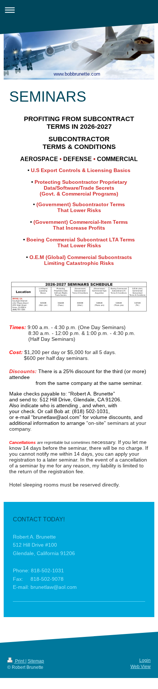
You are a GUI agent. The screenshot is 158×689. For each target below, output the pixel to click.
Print (19, 661)
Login (145, 660)
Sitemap (36, 661)
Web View (140, 666)
